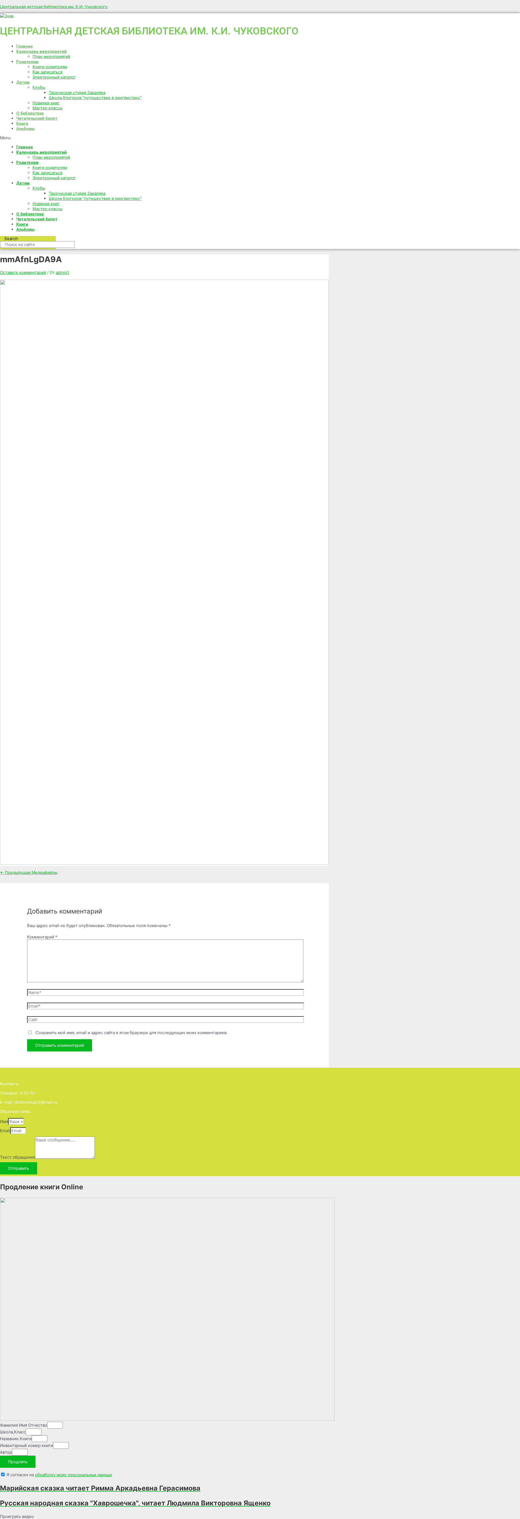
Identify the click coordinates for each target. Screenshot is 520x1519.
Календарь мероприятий (41, 51)
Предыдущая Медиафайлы (28, 872)
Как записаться (47, 72)
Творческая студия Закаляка (77, 92)
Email (5, 1130)
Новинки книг (46, 102)
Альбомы (25, 128)
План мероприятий (51, 56)
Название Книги (16, 1438)
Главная (24, 46)
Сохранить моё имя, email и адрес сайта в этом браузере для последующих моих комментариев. (131, 1032)
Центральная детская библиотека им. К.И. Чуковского (54, 6)
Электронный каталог (54, 77)
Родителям (27, 61)
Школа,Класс (13, 1431)
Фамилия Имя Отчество (23, 1425)
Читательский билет (36, 118)
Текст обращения (17, 1157)
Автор (6, 1452)
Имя (4, 1121)
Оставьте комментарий (23, 272)
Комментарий (42, 937)
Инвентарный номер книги (26, 1445)
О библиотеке (30, 113)
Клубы (38, 87)
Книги (22, 123)
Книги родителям (49, 66)
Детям (23, 82)
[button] (168, 137)
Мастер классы (47, 108)
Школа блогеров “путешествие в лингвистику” (95, 97)
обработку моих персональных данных (73, 1474)
